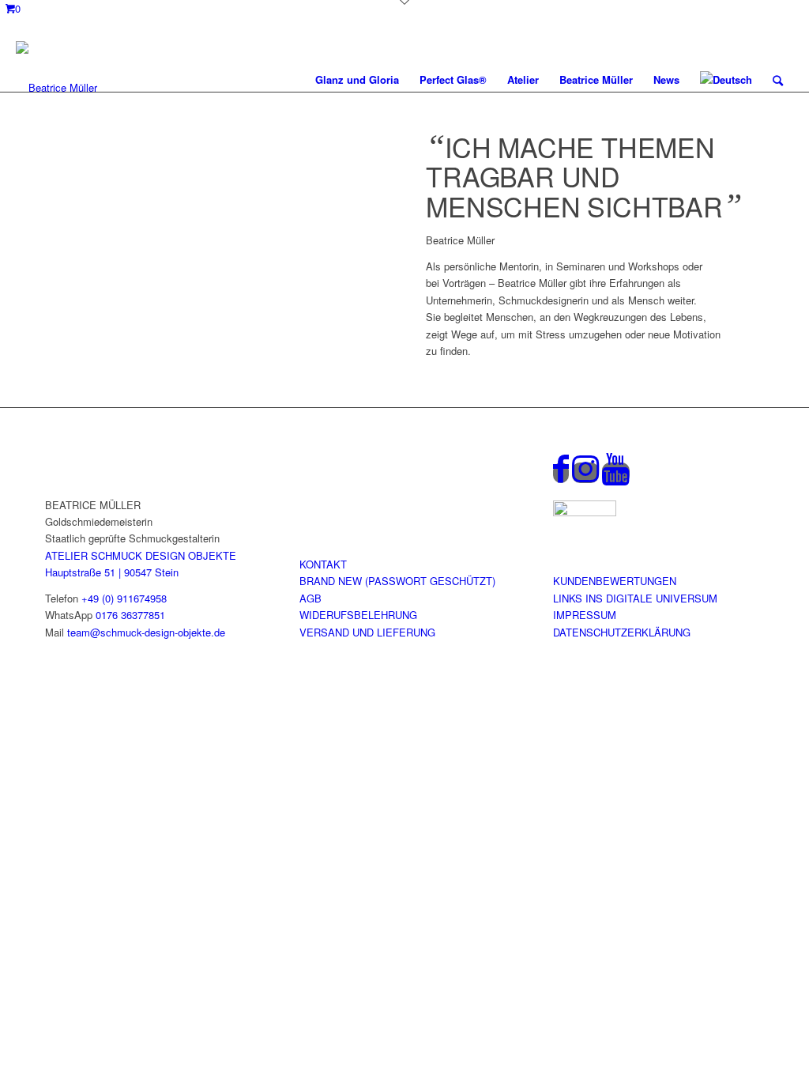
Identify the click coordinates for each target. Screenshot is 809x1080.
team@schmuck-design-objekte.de (146, 632)
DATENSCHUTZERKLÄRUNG (621, 632)
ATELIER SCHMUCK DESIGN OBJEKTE (140, 555)
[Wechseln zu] (726, 80)
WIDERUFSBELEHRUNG (358, 614)
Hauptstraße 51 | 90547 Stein (112, 572)
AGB (310, 598)
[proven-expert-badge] (584, 511)
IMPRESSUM (584, 614)
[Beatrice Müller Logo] (56, 80)
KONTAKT (323, 564)
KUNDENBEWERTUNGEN (614, 580)
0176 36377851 (130, 614)
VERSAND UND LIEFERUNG (367, 632)
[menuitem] (357, 80)
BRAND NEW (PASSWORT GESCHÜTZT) (397, 580)
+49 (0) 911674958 (124, 598)
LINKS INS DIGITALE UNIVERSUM (635, 598)
